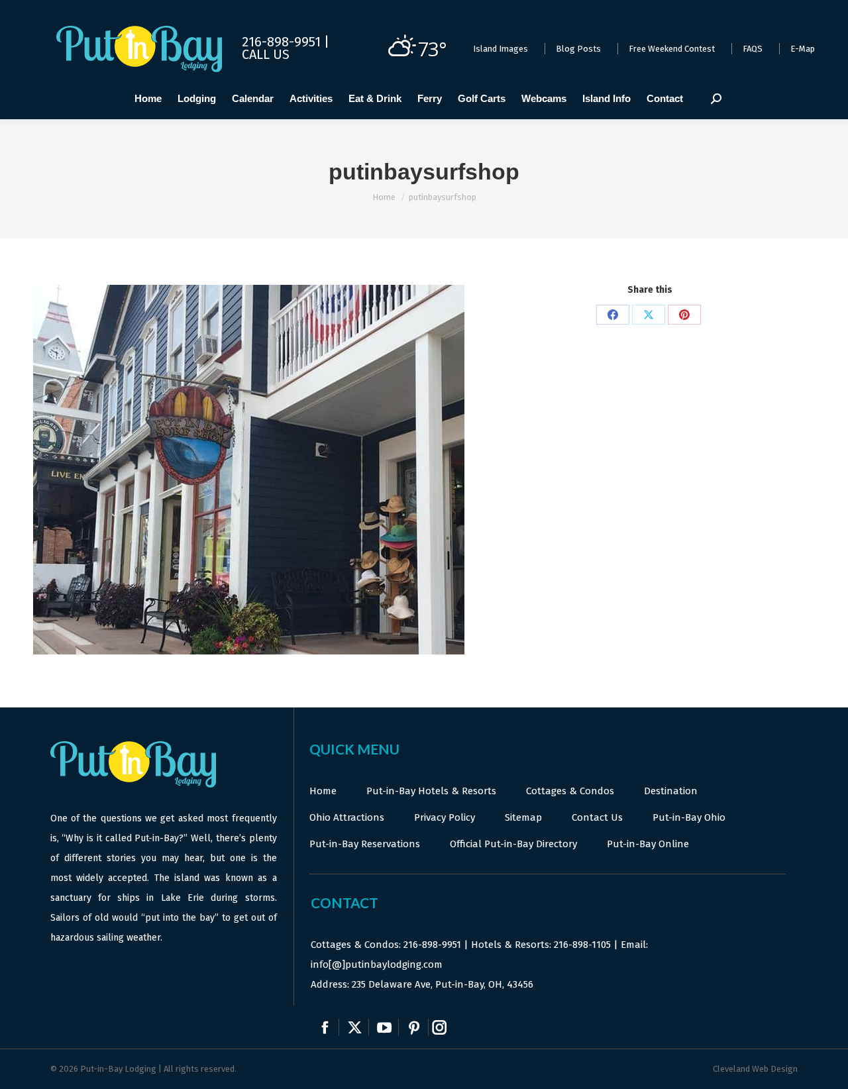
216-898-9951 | (285, 42)
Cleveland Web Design (755, 1069)
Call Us (266, 54)
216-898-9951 (432, 945)
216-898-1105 (582, 945)
